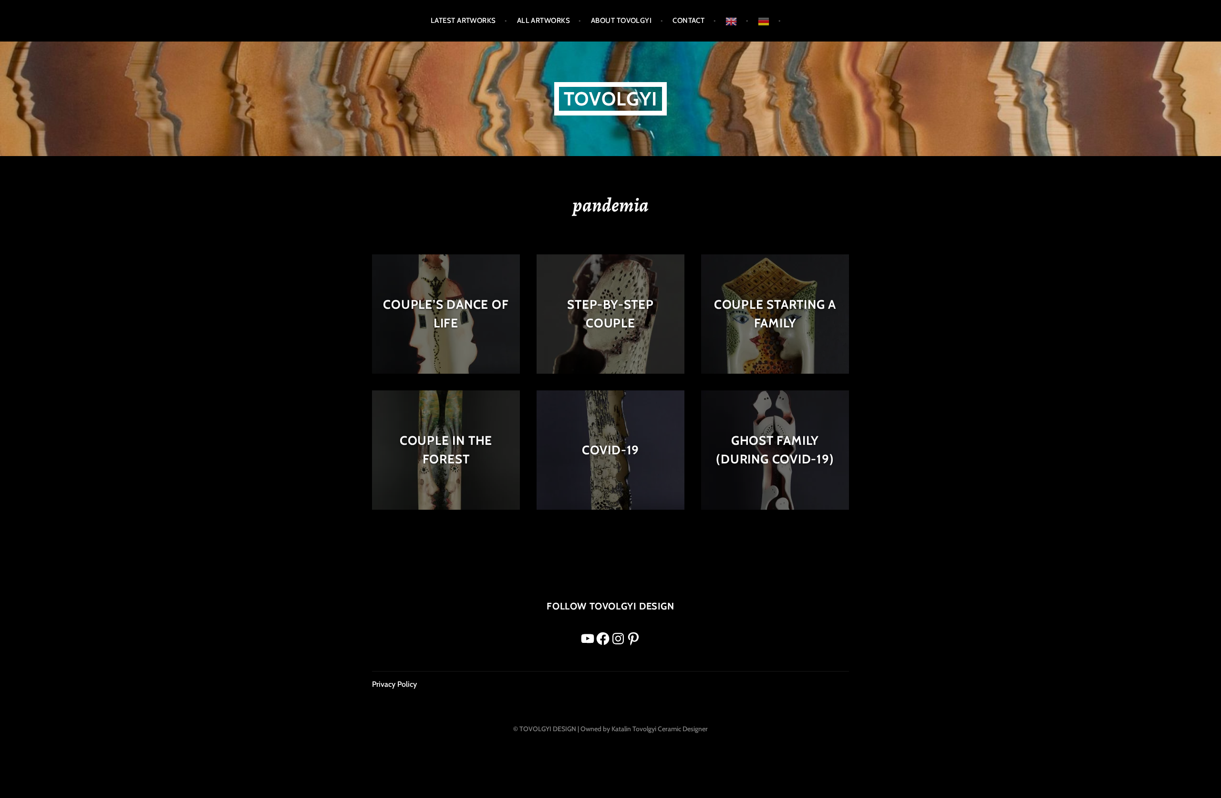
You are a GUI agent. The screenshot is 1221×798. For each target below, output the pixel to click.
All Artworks (543, 20)
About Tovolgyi (621, 20)
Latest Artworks (463, 20)
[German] (769, 20)
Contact (688, 20)
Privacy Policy (394, 684)
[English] (736, 20)
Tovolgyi (611, 98)
